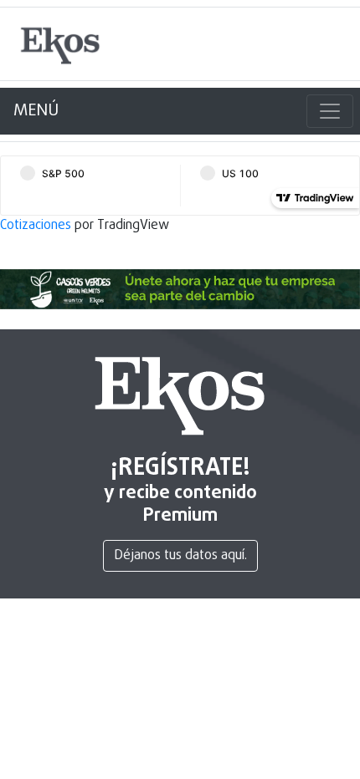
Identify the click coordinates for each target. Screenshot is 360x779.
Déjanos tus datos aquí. (180, 556)
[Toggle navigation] (329, 111)
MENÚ (36, 111)
